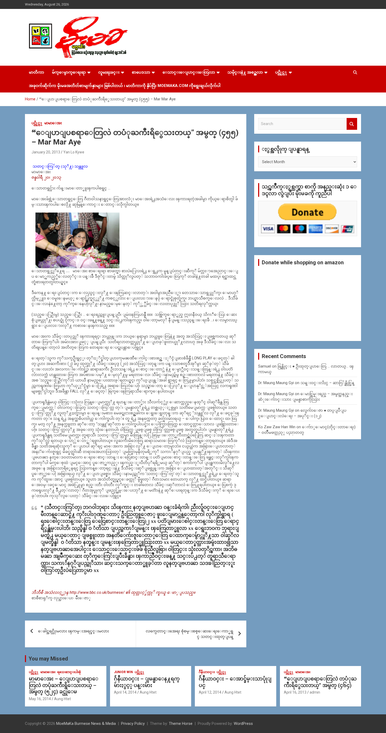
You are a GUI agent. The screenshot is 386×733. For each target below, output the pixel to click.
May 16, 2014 (40, 699)
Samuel (264, 366)
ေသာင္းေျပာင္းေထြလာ (189, 72)
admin (315, 692)
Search (352, 124)
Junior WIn (123, 672)
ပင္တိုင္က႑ (281, 72)
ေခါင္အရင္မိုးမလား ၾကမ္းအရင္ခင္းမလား (73, 631)
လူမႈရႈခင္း (108, 72)
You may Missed (48, 658)
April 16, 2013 (295, 692)
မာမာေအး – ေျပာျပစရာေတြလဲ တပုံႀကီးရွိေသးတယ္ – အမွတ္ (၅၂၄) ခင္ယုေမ (63, 685)
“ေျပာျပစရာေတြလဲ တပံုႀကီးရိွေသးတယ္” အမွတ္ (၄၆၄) (320, 682)
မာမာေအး (53, 123)
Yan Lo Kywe (73, 152)
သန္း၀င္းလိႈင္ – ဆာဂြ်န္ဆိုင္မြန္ (327, 382)
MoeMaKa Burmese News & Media (86, 723)
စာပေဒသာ (141, 72)
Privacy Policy (133, 723)
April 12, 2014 (210, 692)
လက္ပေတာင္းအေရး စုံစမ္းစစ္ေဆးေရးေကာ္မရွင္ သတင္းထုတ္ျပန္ (189, 634)
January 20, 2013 (46, 152)
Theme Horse (180, 723)
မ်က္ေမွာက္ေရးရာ (69, 72)
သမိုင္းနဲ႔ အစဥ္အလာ (245, 72)
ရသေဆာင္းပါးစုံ (69, 672)
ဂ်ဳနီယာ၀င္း (207, 672)
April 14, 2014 (125, 692)
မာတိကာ (36, 72)
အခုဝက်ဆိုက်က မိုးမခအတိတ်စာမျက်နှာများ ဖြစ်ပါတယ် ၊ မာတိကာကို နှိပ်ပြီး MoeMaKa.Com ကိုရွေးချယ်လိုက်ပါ (125, 85)
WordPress (243, 723)
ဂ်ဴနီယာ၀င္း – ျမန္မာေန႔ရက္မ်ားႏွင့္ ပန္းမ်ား (147, 682)
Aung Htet (62, 699)
